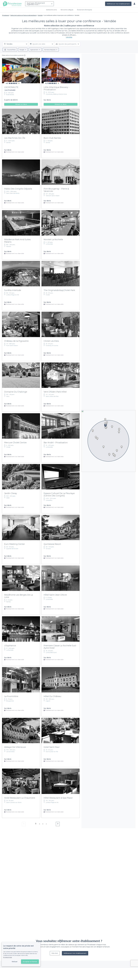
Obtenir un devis (21, 104)
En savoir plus (7, 957)
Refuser (14, 961)
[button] (119, 432)
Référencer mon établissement (118, 4)
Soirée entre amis (51, 10)
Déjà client (55, 953)
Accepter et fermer (30, 961)
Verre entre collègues (67, 10)
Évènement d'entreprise (84, 10)
